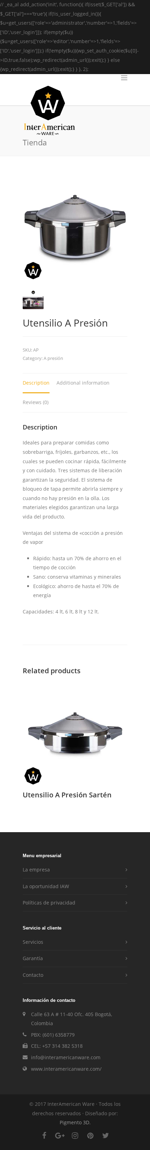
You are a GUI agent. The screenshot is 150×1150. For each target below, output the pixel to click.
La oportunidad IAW (46, 886)
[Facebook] (44, 1139)
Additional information (83, 382)
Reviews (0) (35, 402)
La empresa (36, 869)
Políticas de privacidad (49, 902)
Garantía (33, 958)
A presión (53, 358)
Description (36, 382)
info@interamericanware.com (65, 1057)
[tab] (36, 383)
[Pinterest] (90, 1139)
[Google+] (60, 1139)
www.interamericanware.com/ (66, 1068)
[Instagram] (75, 1139)
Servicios (33, 942)
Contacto (33, 975)
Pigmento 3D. (75, 1122)
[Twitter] (106, 1139)
